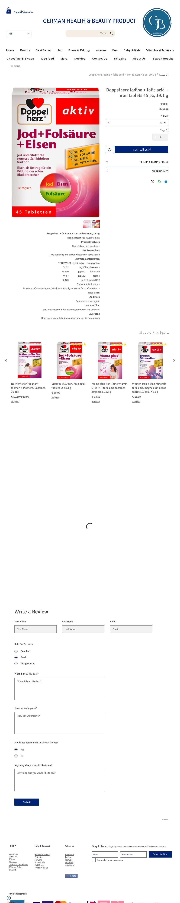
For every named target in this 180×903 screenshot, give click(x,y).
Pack (164, 116)
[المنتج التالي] (6, 360)
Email (113, 556)
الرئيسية (163, 74)
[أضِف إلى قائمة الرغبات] (109, 149)
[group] (90, 372)
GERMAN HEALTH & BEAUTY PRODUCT (89, 20)
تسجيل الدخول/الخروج (23, 12)
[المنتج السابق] (174, 360)
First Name (20, 556)
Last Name (67, 556)
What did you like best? (26, 608)
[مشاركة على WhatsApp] (159, 182)
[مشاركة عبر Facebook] (166, 182)
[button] (8, 10)
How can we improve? (25, 642)
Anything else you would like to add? (33, 699)
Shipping (163, 108)
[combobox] (137, 122)
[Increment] (155, 137)
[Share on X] (152, 182)
